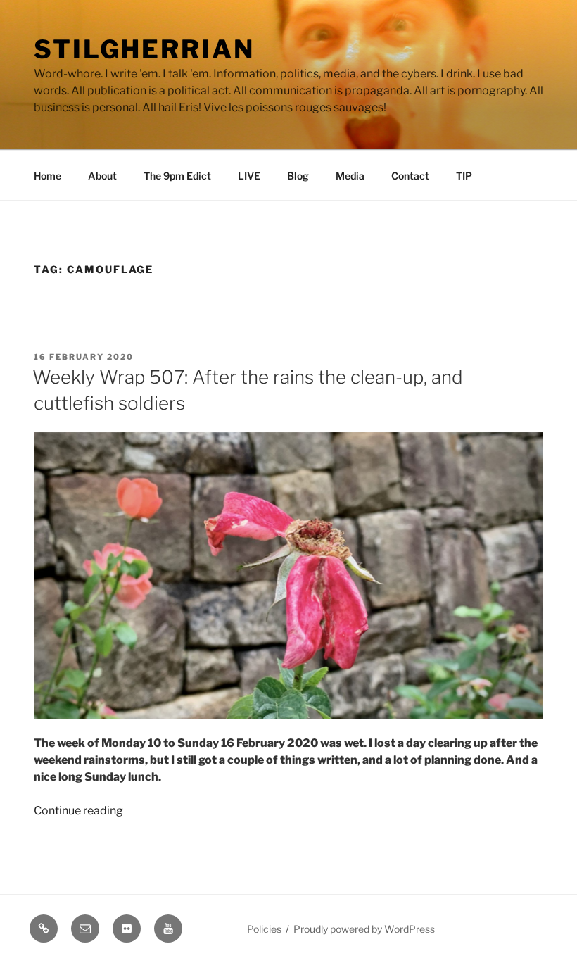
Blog (298, 176)
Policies (264, 929)
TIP (464, 176)
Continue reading (78, 810)
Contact (410, 176)
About (102, 176)
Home (47, 176)
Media (350, 176)
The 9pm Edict (177, 176)
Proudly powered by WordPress (364, 929)
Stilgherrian (144, 49)
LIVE (249, 176)
